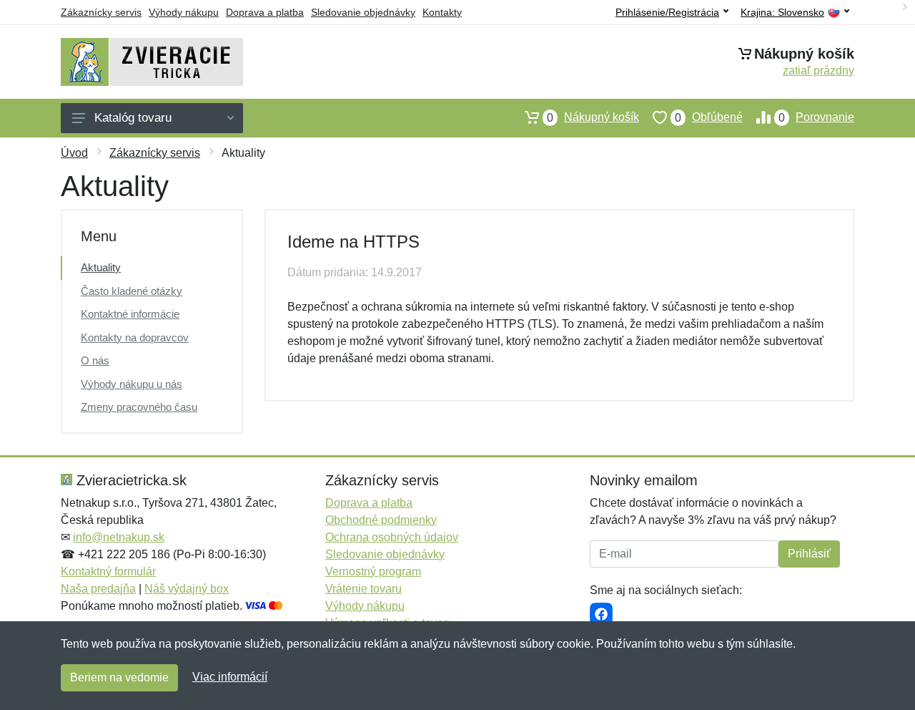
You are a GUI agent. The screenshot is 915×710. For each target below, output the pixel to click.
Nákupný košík (593, 117)
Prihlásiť (809, 554)
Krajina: (782, 12)
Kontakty (442, 12)
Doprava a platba (265, 12)
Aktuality (101, 267)
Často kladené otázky (131, 291)
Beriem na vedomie (119, 677)
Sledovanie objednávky (363, 12)
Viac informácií (229, 677)
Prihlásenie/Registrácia (667, 12)
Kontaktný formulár (108, 571)
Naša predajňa (98, 589)
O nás (95, 360)
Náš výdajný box (186, 589)
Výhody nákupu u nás (131, 384)
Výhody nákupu (184, 12)
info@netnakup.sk (118, 537)
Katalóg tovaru (133, 118)
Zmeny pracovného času (139, 407)
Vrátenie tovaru (363, 589)
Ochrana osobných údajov (391, 537)
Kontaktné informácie (130, 314)
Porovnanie (816, 117)
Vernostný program (373, 571)
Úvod (74, 153)
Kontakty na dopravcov (135, 337)
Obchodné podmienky (381, 520)
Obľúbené (709, 117)
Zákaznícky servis (101, 12)
